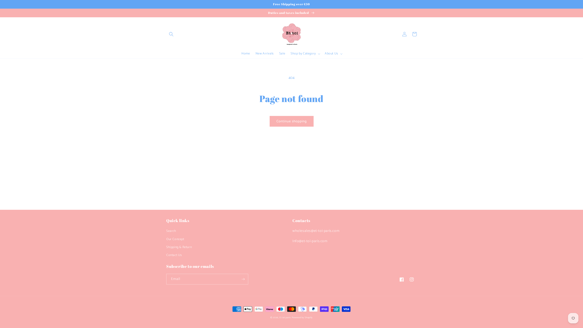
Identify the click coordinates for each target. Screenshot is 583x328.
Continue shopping (291, 121)
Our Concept (175, 239)
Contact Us (174, 255)
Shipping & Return (179, 247)
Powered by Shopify (302, 317)
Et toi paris (285, 317)
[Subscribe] (243, 279)
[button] (171, 34)
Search (171, 231)
